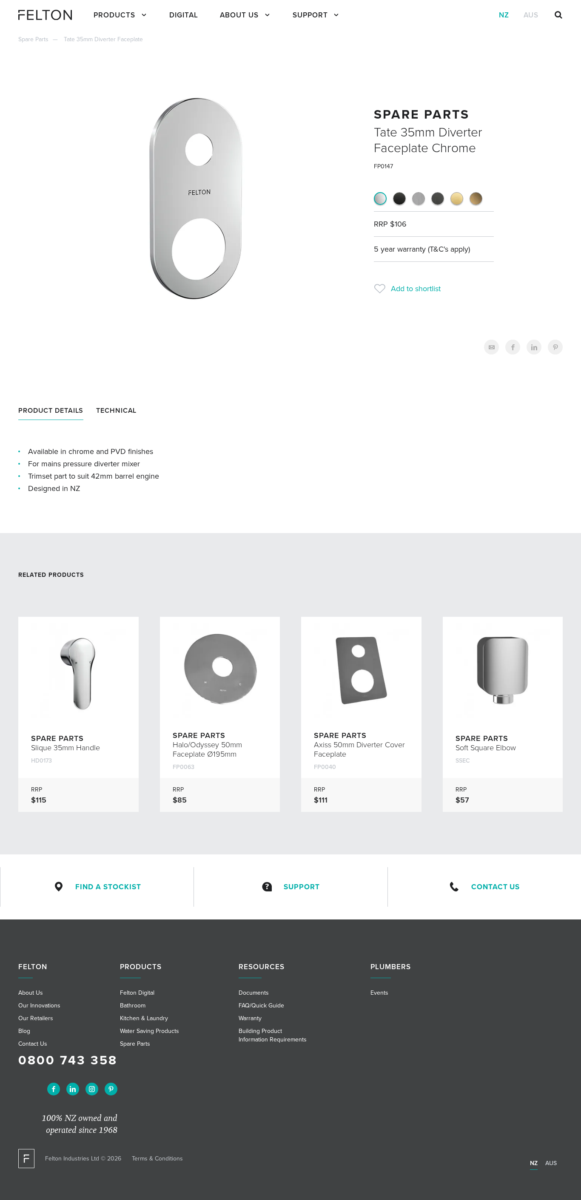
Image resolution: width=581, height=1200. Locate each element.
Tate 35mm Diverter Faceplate (103, 39)
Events (379, 992)
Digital (183, 15)
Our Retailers (35, 1018)
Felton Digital (137, 992)
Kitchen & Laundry (144, 1018)
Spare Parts (33, 39)
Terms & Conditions (157, 1158)
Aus (531, 15)
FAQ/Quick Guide (261, 1005)
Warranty (250, 1018)
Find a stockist (108, 887)
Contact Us (495, 887)
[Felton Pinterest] (111, 1089)
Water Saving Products (149, 1031)
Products (114, 15)
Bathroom (132, 1005)
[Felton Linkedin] (72, 1089)
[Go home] (48, 15)
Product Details (50, 410)
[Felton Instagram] (91, 1089)
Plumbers (390, 967)
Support (310, 15)
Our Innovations (39, 1005)
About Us (239, 15)
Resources (262, 967)
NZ (504, 15)
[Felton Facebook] (53, 1089)
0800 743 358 (67, 1060)
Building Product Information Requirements (273, 1035)
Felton (32, 967)
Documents (254, 992)
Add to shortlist (416, 288)
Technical (116, 410)
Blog (24, 1031)
